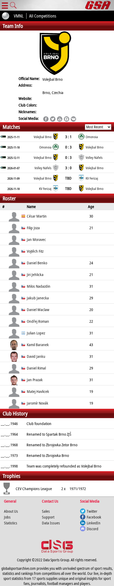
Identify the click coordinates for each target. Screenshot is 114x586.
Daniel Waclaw (38, 309)
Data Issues (51, 522)
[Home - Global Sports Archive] (99, 5)
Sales (46, 511)
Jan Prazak (35, 379)
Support (48, 517)
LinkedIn (93, 522)
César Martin (37, 216)
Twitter (92, 511)
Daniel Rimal (36, 368)
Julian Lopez (36, 333)
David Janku (36, 356)
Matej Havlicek (38, 391)
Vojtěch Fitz (35, 251)
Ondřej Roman (38, 321)
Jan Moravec (36, 239)
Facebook (94, 517)
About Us (11, 511)
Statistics (10, 522)
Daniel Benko (37, 262)
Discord (92, 528)
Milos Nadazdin (38, 286)
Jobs (7, 517)
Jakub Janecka (38, 297)
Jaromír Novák (37, 403)
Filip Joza (33, 227)
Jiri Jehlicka (35, 274)
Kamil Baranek (38, 344)
